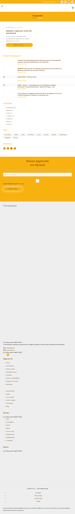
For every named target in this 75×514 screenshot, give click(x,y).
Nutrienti (54, 134)
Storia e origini (10, 369)
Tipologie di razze (11, 372)
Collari (23, 134)
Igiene (8, 428)
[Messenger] (69, 2)
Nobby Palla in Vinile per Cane (27, 77)
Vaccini (8, 124)
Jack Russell (10, 366)
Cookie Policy (38, 498)
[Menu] (73, 7)
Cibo (7, 419)
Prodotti (8, 118)
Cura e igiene (10, 397)
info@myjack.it (10, 348)
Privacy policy (21, 183)
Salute (8, 121)
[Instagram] (65, 2)
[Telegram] (72, 2)
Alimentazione (10, 107)
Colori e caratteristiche (12, 378)
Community (9, 403)
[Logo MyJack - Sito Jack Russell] (37, 273)
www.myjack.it (11, 350)
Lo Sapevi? (19, 27)
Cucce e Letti (10, 431)
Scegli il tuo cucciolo (12, 381)
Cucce (38, 134)
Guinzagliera (10, 422)
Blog (7, 406)
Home (8, 363)
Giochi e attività (10, 400)
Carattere (9, 375)
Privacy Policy (38, 495)
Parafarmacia (63, 134)
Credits (38, 501)
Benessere (8, 110)
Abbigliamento (10, 437)
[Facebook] (62, 2)
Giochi (8, 113)
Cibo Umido (8, 134)
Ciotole (16, 134)
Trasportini (7, 137)
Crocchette (31, 134)
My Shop (6, 413)
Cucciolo (46, 134)
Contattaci (38, 493)
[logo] (3, 7)
